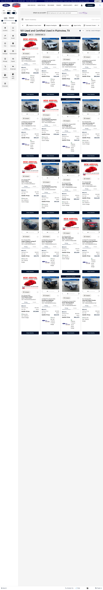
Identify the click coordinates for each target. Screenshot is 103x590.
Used (14, 10)
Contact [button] (90, 5)
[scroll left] (22, 25)
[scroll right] (98, 25)
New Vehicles (31, 5)
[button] (100, 5)
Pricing (25, 63)
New (4, 10)
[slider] (2, 20)
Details (34, 63)
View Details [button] (30, 94)
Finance (58, 5)
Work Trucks (41, 5)
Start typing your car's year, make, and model (59, 13)
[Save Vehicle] (37, 54)
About (76, 5)
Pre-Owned (51, 5)
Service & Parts (67, 5)
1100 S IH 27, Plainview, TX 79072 (54, 1)
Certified (9, 10)
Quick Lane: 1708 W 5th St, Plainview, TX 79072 (77, 1)
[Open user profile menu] (81, 5)
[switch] (3, 12)
